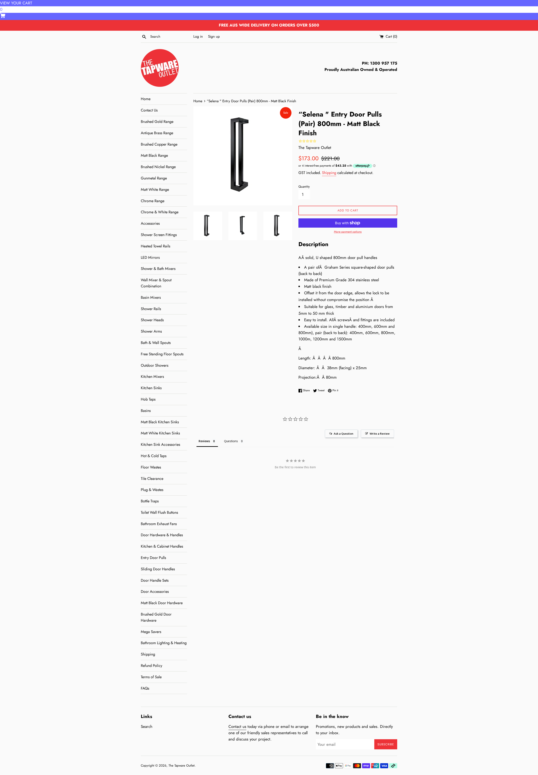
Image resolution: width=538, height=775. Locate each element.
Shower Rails (151, 309)
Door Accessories (155, 591)
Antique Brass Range (157, 133)
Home (145, 99)
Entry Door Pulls (153, 557)
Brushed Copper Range (159, 144)
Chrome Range (152, 201)
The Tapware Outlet (182, 765)
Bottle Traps (150, 501)
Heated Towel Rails (155, 246)
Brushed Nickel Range (158, 167)
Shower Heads (152, 320)
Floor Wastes (151, 467)
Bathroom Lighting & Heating (164, 643)
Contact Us (149, 110)
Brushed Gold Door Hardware (156, 617)
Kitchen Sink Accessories (160, 444)
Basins (146, 410)
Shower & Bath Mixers (158, 268)
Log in (198, 36)
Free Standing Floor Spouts (162, 354)
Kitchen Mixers (152, 376)
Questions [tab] (231, 441)
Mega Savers (151, 631)
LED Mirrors (150, 257)
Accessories (150, 223)
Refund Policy (151, 665)
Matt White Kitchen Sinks (160, 433)
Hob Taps (148, 399)
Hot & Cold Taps (153, 456)
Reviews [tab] (204, 441)
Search (146, 726)
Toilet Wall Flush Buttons (159, 512)
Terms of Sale (151, 677)
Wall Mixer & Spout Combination (156, 283)
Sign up (214, 36)
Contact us (237, 726)
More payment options (348, 232)
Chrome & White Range (159, 212)
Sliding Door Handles (158, 569)
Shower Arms (151, 331)
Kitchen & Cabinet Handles (162, 546)
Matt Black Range (154, 155)
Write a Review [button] (380, 433)
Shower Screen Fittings (159, 235)
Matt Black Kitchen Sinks (160, 422)
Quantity (304, 186)
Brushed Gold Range (157, 121)
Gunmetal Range (154, 178)
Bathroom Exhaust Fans (159, 524)
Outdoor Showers (154, 365)
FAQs (145, 688)
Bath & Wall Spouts (156, 342)
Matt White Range (155, 189)
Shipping (148, 654)
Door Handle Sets (155, 580)
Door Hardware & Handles (162, 535)
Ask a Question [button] (343, 433)
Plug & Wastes (152, 489)
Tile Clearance (152, 478)
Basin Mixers (151, 297)
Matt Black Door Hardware (162, 603)
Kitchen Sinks (151, 388)
